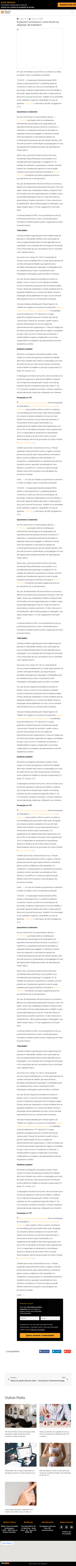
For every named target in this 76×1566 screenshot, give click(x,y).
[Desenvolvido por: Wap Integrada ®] (38, 1564)
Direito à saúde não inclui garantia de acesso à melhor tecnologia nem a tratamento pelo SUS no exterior (54, 1434)
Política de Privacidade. (37, 1330)
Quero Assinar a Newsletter (40, 1335)
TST (23, 479)
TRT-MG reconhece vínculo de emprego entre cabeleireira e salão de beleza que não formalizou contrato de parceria (20, 1434)
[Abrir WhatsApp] (71, 1561)
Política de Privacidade (66, 1533)
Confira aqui (29, 103)
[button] (44, 1351)
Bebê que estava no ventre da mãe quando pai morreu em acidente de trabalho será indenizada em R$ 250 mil (55, 1473)
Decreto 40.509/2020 (25, 443)
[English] (5, 1563)
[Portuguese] (2, 1563)
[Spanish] (8, 1563)
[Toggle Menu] (72, 12)
